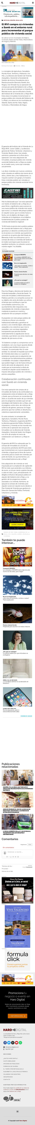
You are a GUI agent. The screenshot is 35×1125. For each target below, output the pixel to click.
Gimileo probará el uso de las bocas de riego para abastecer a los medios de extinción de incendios (16, 810)
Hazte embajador (9, 1061)
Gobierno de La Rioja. (15, 1091)
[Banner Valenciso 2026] (17, 946)
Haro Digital (23, 1120)
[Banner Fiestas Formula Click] (17, 969)
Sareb (19, 534)
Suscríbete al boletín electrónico (15, 1071)
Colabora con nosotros (11, 1074)
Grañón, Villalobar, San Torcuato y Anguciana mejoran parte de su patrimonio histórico (18, 788)
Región (12, 20)
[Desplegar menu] (33, 3)
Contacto (6, 1079)
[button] (17, 1111)
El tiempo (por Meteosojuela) (13, 1069)
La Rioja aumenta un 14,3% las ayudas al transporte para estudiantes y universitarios (17, 833)
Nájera (14, 534)
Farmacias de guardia (10, 1066)
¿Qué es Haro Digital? (10, 1058)
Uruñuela (26, 534)
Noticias (7, 20)
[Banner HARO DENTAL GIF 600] (17, 16)
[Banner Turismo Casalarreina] (17, 505)
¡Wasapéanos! (8, 1077)
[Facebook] (5, 1042)
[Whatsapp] (20, 1042)
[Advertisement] (17, 125)
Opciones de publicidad (11, 1063)
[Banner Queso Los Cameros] (17, 902)
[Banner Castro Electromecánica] (17, 197)
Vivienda (7, 536)
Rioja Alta (19, 20)
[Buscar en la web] (2, 3)
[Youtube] (16, 1042)
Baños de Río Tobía (11, 532)
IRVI (9, 534)
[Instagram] (12, 1042)
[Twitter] (9, 1042)
